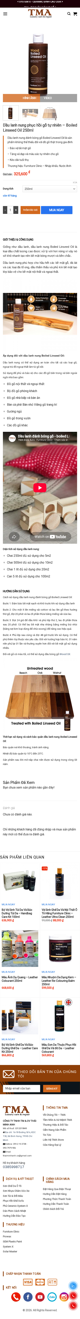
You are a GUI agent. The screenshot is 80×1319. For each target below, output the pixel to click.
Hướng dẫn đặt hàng (55, 1193)
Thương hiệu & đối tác (55, 1124)
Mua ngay (56, 210)
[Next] (70, 65)
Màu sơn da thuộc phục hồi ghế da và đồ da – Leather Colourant (59, 1048)
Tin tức (47, 1134)
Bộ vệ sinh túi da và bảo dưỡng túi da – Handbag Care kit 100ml (17, 913)
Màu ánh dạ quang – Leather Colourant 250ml (20, 979)
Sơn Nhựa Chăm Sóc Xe (16, 1190)
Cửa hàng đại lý (52, 1144)
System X (8, 1246)
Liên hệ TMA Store (53, 1139)
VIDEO (48, 98)
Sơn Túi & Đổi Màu (13, 1195)
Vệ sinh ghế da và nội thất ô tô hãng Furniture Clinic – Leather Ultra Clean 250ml (59, 913)
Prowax (7, 1236)
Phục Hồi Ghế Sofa (13, 1200)
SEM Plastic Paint (12, 1241)
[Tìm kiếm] (68, 14)
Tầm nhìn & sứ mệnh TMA (57, 1119)
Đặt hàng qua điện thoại (57, 1189)
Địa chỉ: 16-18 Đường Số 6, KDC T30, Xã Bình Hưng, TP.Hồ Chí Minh (19, 1136)
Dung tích (8, 188)
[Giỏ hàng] (75, 14)
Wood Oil (65, 654)
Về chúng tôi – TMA (54, 1114)
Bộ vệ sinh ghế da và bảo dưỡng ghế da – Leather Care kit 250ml (20, 1048)
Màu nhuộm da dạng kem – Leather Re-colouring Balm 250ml (59, 981)
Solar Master (10, 1251)
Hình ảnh (29, 98)
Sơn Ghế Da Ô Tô (12, 1185)
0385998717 (13, 1167)
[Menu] (5, 14)
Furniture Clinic (11, 1231)
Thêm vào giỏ (30, 210)
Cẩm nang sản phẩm (54, 1129)
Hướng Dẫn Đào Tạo (14, 1215)
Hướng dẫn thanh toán (56, 1203)
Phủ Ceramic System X (15, 1205)
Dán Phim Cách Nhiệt (14, 1210)
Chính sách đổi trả (53, 1208)
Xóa (75, 182)
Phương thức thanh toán (57, 1199)
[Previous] (9, 65)
